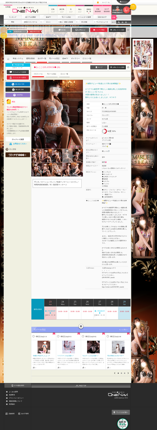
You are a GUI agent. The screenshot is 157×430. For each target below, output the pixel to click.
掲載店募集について (15, 401)
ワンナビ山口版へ (122, 412)
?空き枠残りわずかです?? (115, 356)
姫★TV (48, 17)
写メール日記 (66, 17)
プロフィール (38, 74)
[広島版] (26, 13)
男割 (12, 22)
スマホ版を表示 (19, 385)
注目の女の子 (102, 17)
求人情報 (84, 22)
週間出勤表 (30, 58)
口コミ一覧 (87, 58)
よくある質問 (13, 392)
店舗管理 (11, 414)
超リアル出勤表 (30, 17)
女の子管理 (25, 414)
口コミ (48, 22)
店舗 (113, 17)
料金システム (18, 58)
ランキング (12, 17)
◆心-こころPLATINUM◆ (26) (47, 67)
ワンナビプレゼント (127, 8)
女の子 (114, 22)
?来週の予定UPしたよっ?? (41, 356)
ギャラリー (75, 58)
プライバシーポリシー (16, 398)
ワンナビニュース (102, 22)
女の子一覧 (42, 58)
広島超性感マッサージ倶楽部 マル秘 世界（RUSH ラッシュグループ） (38, 35)
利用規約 (12, 404)
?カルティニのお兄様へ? (90, 356)
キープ (106, 2)
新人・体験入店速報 (66, 22)
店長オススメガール (30, 22)
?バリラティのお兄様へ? (65, 356)
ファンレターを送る (19, 77)
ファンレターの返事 (84, 17)
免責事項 (12, 395)
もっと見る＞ (123, 329)
